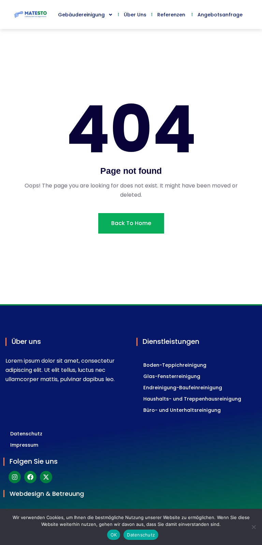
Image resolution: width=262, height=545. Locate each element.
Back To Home (131, 223)
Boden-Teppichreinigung (174, 365)
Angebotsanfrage (220, 14)
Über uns (135, 14)
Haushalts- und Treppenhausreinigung (192, 398)
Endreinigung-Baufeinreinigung (182, 387)
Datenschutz (26, 433)
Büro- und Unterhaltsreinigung (182, 410)
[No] (253, 526)
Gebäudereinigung (81, 14)
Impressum (24, 445)
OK (114, 534)
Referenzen (172, 14)
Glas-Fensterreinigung (171, 376)
